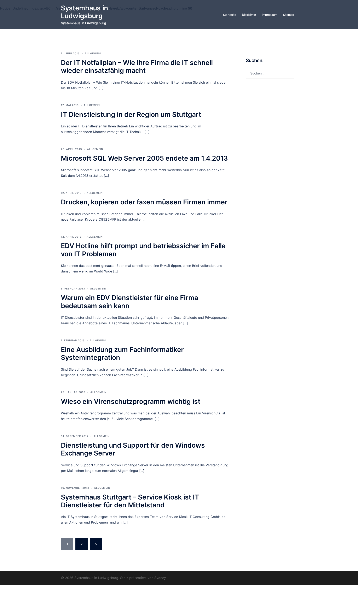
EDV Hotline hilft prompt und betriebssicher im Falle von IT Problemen (143, 250)
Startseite (229, 14)
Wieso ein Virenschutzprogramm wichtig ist (130, 401)
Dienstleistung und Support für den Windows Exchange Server (133, 449)
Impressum (269, 14)
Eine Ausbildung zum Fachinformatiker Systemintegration (122, 353)
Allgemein (93, 53)
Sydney (160, 578)
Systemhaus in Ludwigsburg (84, 12)
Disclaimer (249, 14)
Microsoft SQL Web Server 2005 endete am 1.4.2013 (144, 158)
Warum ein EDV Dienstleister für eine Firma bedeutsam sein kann (129, 302)
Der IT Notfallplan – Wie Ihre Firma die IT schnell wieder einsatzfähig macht (137, 66)
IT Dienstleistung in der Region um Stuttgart (131, 114)
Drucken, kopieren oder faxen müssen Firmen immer (144, 202)
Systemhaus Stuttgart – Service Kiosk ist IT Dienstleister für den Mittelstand (130, 501)
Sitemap (288, 14)
